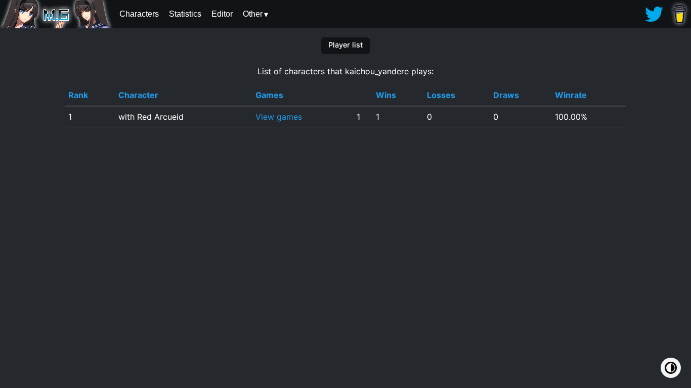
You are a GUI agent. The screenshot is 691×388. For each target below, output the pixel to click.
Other (253, 14)
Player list (345, 44)
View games (278, 117)
